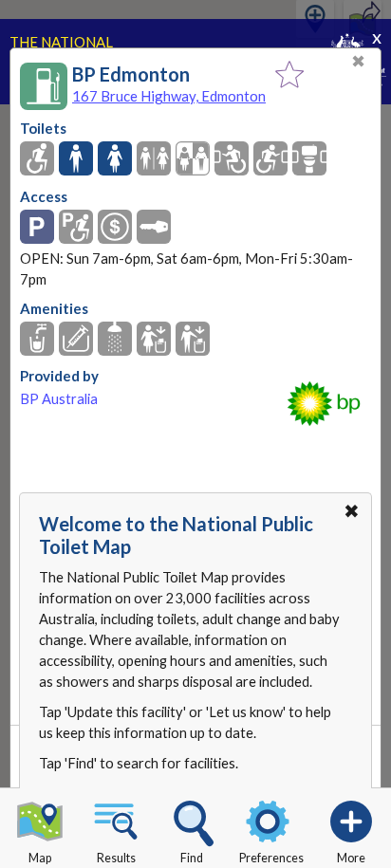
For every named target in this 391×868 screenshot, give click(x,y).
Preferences (271, 858)
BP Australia (59, 399)
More (351, 858)
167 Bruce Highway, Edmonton (169, 95)
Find (191, 858)
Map (39, 858)
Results (116, 858)
